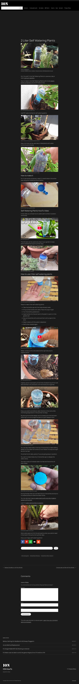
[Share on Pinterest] (27, 543)
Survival (51, 70)
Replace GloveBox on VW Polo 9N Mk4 (13, 567)
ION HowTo (7, 669)
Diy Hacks (22, 70)
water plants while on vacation (34, 503)
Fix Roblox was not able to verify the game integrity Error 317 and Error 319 (24, 652)
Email (22, 608)
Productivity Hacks (39, 70)
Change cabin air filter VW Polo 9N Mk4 (65, 567)
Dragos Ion (27, 69)
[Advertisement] (39, 23)
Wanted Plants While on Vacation (47, 555)
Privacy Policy (72, 669)
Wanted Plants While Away (35, 555)
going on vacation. (29, 78)
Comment (23, 587)
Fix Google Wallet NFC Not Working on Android (16, 649)
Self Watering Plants (46, 70)
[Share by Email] (34, 543)
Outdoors (33, 70)
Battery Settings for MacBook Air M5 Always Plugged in (18, 641)
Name (22, 602)
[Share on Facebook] (23, 543)
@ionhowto (74, 680)
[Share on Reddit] (38, 543)
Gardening (26, 70)
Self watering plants (25, 555)
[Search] (20, 8)
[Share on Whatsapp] (30, 543)
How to (30, 70)
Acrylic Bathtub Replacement (11, 645)
